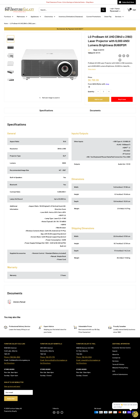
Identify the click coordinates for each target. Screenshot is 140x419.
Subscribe (11, 398)
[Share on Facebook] (119, 55)
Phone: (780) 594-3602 (12, 357)
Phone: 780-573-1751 (47, 357)
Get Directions (9, 363)
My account (114, 11)
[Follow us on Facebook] (54, 412)
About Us (115, 354)
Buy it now (122, 99)
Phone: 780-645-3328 (84, 357)
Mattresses (21, 16)
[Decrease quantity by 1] (98, 91)
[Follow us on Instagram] (58, 412)
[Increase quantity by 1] (109, 91)
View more (92, 69)
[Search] (103, 10)
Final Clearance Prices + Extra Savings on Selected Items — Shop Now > (70, 2)
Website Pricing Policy (120, 368)
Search (114, 351)
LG (89, 50)
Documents (95, 110)
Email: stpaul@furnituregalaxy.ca (88, 360)
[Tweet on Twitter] (127, 55)
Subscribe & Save (128, 2)
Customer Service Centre (121, 348)
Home (6, 23)
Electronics (49, 16)
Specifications (46, 110)
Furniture (7, 16)
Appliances (35, 16)
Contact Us (116, 358)
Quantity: (91, 91)
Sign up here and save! (12, 386)
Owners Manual (19, 302)
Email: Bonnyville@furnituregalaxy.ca (53, 360)
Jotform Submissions (120, 374)
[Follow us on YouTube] (61, 412)
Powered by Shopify (10, 411)
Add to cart (99, 99)
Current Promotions (93, 16)
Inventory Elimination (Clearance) (71, 16)
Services (118, 16)
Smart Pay (108, 16)
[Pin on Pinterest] (123, 55)
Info (113, 371)
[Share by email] (119, 59)
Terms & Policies (118, 364)
